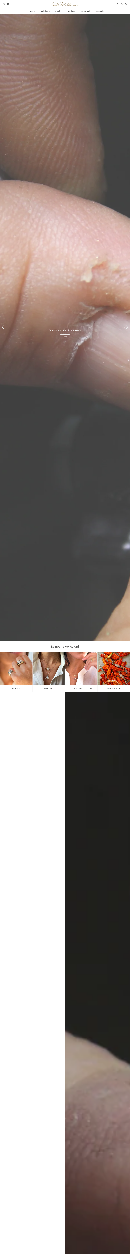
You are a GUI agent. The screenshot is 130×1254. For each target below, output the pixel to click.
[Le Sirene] (16, 668)
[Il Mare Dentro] (49, 668)
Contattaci (85, 11)
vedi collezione (65, 337)
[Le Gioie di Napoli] (114, 668)
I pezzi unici (99, 11)
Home (32, 11)
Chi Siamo (71, 11)
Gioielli (58, 11)
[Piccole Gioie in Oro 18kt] (81, 668)
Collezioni (44, 11)
